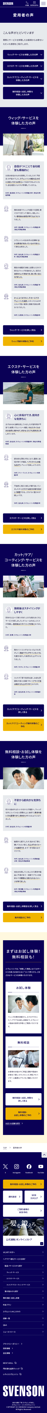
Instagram (16, 1173)
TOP (5, 1147)
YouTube (41, 1173)
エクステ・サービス (13, 1278)
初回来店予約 (34, 5)
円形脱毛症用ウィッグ (11, 1368)
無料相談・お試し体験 (11, 1298)
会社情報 (6, 1353)
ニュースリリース (9, 1331)
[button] (43, 3)
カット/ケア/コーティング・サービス (18, 1285)
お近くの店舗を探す (12, 1123)
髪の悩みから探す (11, 1291)
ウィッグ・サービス (13, 1272)
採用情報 (6, 1348)
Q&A (5, 1325)
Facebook (29, 1173)
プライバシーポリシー (11, 1343)
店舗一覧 (6, 1318)
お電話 (27, 5)
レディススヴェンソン (10, 1374)
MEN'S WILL (8, 1363)
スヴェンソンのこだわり (11, 1311)
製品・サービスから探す (13, 1265)
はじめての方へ (9, 1252)
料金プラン (7, 1304)
